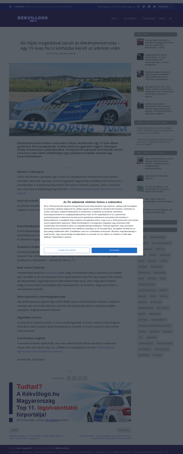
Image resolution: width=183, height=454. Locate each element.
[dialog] (91, 227)
